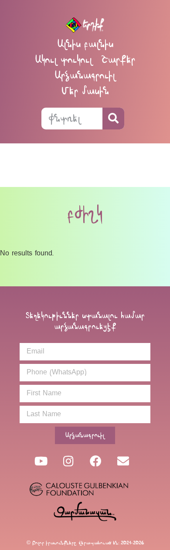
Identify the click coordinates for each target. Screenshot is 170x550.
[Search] (113, 118)
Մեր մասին (85, 91)
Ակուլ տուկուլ (63, 59)
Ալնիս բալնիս (85, 43)
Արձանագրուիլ (85, 75)
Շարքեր (118, 59)
